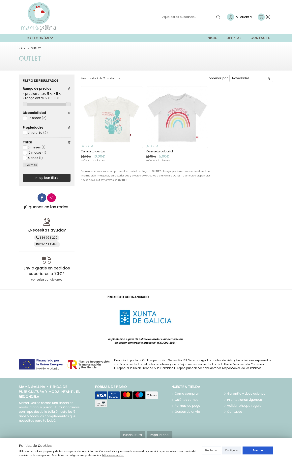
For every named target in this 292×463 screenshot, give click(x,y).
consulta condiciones (46, 279)
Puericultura (132, 435)
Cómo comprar (187, 393)
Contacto (234, 412)
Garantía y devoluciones (246, 393)
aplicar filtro (48, 177)
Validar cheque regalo (244, 406)
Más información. (113, 455)
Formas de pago (187, 406)
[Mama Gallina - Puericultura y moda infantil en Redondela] (39, 17)
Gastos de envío (187, 412)
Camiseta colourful (159, 151)
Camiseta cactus (93, 151)
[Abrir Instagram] (51, 198)
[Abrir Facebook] (42, 198)
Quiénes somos (186, 400)
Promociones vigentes (244, 400)
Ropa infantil (159, 435)
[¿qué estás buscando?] (191, 17)
